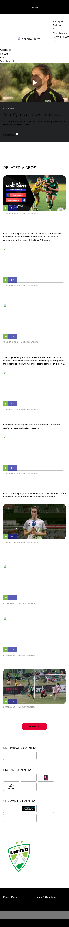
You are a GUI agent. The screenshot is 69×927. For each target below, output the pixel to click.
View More (34, 726)
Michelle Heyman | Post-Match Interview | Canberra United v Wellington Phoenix (34, 416)
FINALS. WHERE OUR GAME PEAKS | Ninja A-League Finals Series (31, 349)
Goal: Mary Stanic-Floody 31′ (24, 608)
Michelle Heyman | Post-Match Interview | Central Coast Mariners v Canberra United (34, 293)
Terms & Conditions (46, 897)
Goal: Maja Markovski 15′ (22, 711)
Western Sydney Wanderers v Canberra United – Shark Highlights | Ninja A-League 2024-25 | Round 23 (32, 483)
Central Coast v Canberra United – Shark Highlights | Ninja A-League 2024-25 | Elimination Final (33, 223)
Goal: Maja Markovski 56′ (22, 660)
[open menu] (2, 38)
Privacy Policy (10, 897)
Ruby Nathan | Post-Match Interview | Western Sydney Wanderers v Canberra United (32, 551)
